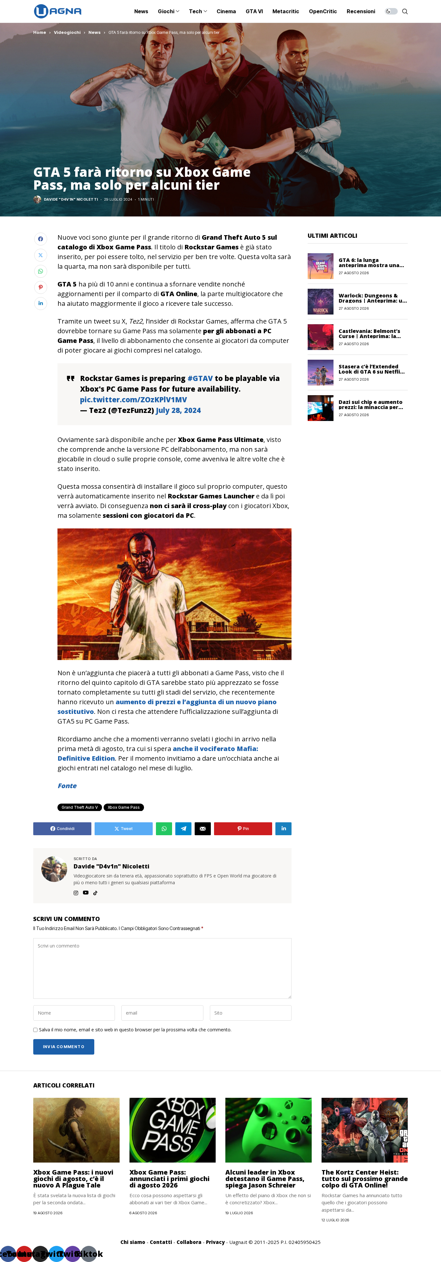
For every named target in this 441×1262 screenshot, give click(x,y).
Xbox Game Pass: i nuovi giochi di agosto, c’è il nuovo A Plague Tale (73, 1178)
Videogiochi (67, 32)
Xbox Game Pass (124, 807)
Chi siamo (132, 1242)
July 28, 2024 (178, 410)
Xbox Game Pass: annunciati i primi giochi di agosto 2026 (169, 1178)
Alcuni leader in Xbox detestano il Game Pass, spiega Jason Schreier (264, 1178)
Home (39, 32)
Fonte (66, 785)
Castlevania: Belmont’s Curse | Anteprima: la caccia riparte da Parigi (370, 336)
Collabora (189, 1242)
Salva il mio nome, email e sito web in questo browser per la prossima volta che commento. (135, 1030)
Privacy (215, 1242)
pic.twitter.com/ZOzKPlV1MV (133, 399)
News (94, 32)
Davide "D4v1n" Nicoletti (71, 199)
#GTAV (200, 378)
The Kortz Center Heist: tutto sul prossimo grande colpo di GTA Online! (365, 1178)
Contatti (161, 1242)
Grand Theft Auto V (80, 807)
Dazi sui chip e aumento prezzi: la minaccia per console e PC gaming (371, 407)
